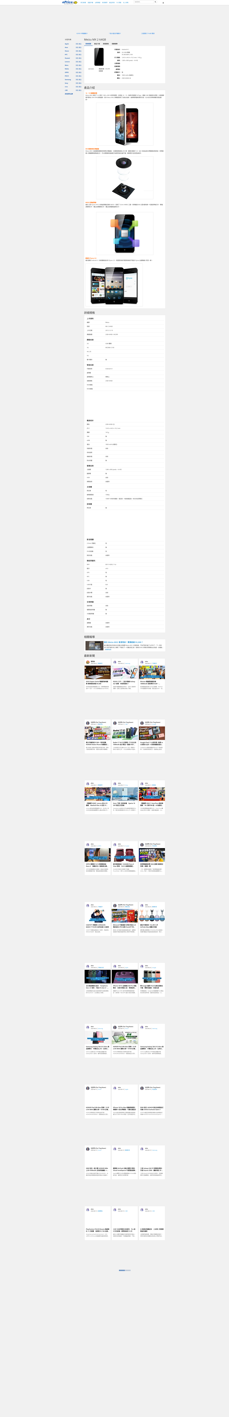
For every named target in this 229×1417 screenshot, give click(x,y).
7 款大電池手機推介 (115, 33)
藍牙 (88, 568)
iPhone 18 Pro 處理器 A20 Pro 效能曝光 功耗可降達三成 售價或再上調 (124, 987)
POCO (67, 76)
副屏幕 (89, 473)
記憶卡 (89, 588)
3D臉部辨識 (90, 614)
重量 (88, 432)
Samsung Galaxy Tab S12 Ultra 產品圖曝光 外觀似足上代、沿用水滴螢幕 (97, 1047)
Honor (67, 51)
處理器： (118, 69)
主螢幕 (89, 469)
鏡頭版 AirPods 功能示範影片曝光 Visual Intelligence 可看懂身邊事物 (124, 1169)
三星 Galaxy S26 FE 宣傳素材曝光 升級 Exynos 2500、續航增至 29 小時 (152, 1169)
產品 (80, 44)
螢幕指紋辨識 (91, 610)
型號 (88, 326)
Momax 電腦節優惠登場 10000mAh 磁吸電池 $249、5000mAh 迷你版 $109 (149, 682)
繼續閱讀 (108, 649)
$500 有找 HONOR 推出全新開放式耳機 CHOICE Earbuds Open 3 (151, 1108)
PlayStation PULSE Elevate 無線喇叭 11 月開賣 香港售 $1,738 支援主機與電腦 (97, 1230)
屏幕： (119, 60)
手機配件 (154, 663)
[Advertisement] (125, 405)
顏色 (88, 424)
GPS (88, 572)
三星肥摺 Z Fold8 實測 (147, 33)
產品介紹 (97, 44)
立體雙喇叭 (90, 547)
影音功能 (89, 555)
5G (88, 355)
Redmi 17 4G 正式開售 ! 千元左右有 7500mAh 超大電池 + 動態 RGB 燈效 (124, 743)
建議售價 (89, 334)
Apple (67, 44)
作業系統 (89, 369)
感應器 (89, 623)
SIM (88, 436)
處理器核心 (90, 377)
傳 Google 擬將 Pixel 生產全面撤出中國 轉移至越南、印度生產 (151, 987)
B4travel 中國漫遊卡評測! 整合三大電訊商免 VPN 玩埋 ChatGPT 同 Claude (124, 926)
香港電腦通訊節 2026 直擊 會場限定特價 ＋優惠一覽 (151, 865)
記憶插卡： (117, 72)
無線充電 (89, 456)
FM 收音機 (90, 551)
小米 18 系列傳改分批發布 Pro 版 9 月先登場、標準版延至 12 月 (124, 1230)
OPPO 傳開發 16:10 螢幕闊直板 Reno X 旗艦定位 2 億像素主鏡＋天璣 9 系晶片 (97, 865)
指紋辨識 (89, 605)
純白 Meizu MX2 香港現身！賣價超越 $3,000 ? (123, 642)
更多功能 (89, 596)
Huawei (67, 58)
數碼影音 (154, 907)
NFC (88, 576)
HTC (66, 54)
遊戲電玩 (100, 1211)
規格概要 (88, 44)
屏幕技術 (89, 481)
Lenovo (67, 62)
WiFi (88, 564)
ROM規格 (90, 389)
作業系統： (117, 49)
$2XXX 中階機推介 (82, 33)
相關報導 (115, 44)
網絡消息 (100, 724)
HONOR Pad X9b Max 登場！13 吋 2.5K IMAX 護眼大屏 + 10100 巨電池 (124, 1047)
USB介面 (89, 584)
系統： (119, 52)
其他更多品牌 (69, 94)
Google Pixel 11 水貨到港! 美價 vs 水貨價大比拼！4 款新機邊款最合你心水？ (151, 743)
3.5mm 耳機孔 (91, 543)
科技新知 (154, 846)
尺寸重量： (117, 57)
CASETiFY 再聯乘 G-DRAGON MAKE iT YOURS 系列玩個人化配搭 (97, 926)
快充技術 (89, 452)
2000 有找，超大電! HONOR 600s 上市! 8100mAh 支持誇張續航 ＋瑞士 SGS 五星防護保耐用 (97, 1169)
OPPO (67, 72)
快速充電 (89, 448)
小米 (66, 90)
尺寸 (88, 428)
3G (88, 347)
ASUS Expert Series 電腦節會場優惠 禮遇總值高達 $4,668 (97, 682)
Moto (66, 65)
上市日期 (89, 330)
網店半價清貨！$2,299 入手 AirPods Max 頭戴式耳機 (149, 926)
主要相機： (117, 63)
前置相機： (117, 66)
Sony (66, 83)
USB (88, 580)
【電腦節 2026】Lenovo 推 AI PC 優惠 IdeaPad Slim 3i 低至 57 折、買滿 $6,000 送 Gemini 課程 (97, 804)
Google (154, 724)
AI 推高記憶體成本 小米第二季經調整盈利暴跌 (152, 1230)
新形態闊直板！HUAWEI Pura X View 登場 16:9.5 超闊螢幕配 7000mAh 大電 (123, 865)
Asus (66, 47)
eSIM (88, 440)
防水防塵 (89, 460)
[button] (163, 3)
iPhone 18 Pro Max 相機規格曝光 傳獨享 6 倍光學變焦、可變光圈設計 (124, 1108)
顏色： (119, 78)
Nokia (67, 69)
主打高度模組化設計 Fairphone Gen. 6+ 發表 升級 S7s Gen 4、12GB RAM (97, 987)
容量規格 (89, 381)
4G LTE (89, 351)
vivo (66, 87)
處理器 (89, 373)
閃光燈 (89, 491)
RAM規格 (89, 385)
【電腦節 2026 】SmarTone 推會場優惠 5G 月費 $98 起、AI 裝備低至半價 (151, 804)
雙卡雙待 (89, 359)
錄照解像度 (90, 495)
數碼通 (154, 785)
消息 (77, 44)
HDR (88, 477)
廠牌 (88, 322)
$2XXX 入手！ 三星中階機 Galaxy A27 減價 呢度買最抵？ (124, 682)
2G (88, 343)
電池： (119, 75)
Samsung (68, 79)
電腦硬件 (100, 663)
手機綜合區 (101, 967)
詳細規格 (106, 44)
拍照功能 (89, 499)
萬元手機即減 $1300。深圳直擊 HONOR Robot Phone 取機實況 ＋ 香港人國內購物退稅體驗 (97, 743)
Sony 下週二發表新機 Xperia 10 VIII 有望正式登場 (124, 804)
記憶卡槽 (89, 592)
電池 (88, 444)
